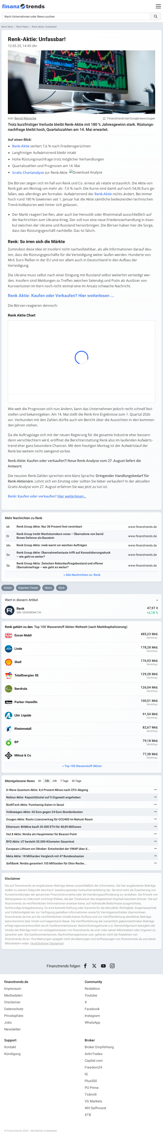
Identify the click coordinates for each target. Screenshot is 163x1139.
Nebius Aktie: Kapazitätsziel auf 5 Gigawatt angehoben (43, 797)
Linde (18, 648)
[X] (94, 966)
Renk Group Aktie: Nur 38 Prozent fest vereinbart (49, 526)
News (48, 588)
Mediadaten (13, 995)
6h (39, 781)
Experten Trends (28, 588)
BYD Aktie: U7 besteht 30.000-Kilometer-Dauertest (40, 841)
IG (86, 1074)
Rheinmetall (22, 728)
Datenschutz (13, 1009)
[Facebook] (85, 966)
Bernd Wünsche (25, 118)
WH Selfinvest (95, 1108)
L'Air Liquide (22, 715)
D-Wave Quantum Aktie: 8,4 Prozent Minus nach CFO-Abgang (47, 790)
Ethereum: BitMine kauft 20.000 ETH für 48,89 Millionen (43, 827)
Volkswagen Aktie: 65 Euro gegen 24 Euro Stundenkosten (44, 812)
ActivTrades (94, 1053)
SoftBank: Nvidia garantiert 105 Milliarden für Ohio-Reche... (46, 863)
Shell (17, 662)
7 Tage (64, 781)
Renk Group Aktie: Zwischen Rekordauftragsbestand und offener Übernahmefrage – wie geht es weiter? (60, 565)
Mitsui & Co (22, 755)
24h (54, 781)
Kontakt (10, 1047)
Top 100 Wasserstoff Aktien (83, 766)
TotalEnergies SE (26, 675)
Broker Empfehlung (99, 1047)
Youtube (91, 995)
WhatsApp (92, 1022)
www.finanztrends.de (142, 527)
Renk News (22, 26)
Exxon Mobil (23, 635)
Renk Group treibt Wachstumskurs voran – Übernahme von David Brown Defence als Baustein (60, 536)
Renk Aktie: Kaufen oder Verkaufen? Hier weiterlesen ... (61, 296)
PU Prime (92, 1087)
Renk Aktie (7, 26)
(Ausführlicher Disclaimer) (47, 943)
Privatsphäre (13, 1015)
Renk (62, 588)
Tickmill (91, 1094)
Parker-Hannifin (25, 702)
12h (47, 781)
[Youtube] (103, 966)
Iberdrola (20, 688)
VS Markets (93, 1101)
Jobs (8, 1022)
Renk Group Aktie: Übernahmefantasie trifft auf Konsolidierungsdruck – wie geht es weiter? (63, 554)
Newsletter (12, 1029)
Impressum (12, 988)
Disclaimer (12, 1002)
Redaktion (92, 988)
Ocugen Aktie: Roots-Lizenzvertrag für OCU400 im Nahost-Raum (49, 819)
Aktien (8, 588)
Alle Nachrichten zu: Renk (83, 575)
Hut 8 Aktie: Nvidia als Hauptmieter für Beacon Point (41, 834)
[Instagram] (112, 966)
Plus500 (91, 1081)
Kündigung (12, 1053)
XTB (88, 1114)
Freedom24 (93, 1067)
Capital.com (94, 1060)
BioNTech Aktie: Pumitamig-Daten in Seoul (35, 805)
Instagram (92, 1015)
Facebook (92, 1009)
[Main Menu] (158, 6)
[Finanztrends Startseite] (23, 8)
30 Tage (76, 781)
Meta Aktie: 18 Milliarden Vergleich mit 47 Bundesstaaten (45, 856)
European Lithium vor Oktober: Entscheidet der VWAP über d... (48, 849)
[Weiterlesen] (155, 790)
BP (16, 742)
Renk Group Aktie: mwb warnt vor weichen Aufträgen (52, 545)
